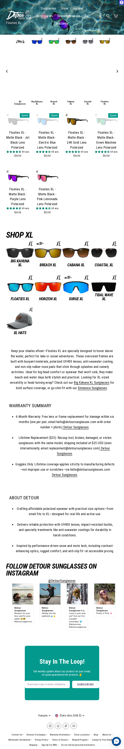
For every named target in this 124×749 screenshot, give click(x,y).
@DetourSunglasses (62, 581)
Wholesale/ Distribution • (20, 739)
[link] (20, 71)
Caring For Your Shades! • (104, 739)
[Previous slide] (7, 71)
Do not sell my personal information (78, 745)
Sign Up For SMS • (50, 745)
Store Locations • (82, 734)
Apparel (78, 8)
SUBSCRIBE (85, 684)
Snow (64, 8)
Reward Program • (80, 739)
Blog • (96, 734)
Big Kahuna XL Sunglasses (91, 382)
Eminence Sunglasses (92, 388)
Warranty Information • (60, 734)
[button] (14, 151)
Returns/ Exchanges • (37, 734)
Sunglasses (48, 8)
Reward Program (68, 16)
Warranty (62, 23)
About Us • (107, 734)
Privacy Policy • (42, 739)
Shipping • (34, 745)
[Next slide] (117, 71)
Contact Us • (18, 734)
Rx (86, 16)
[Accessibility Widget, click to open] (121, 2)
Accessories (44, 16)
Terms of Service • (60, 739)
